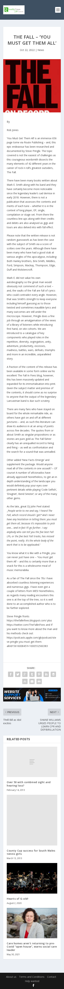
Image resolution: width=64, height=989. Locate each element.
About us (11, 976)
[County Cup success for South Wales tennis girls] (32, 820)
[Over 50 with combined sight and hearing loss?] (32, 762)
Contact (51, 976)
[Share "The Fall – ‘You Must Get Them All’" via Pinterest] (39, 674)
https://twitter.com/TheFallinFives (26, 624)
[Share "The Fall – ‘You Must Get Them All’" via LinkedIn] (46, 674)
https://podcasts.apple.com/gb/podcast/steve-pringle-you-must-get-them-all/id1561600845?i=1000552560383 (31, 642)
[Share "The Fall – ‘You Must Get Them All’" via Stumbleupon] (24, 681)
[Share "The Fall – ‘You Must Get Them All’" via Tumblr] (32, 674)
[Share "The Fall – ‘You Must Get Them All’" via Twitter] (17, 674)
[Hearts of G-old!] (32, 878)
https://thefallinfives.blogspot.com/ (27, 620)
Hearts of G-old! (17, 898)
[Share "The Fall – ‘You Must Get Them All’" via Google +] (24, 674)
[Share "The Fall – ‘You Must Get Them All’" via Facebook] (10, 674)
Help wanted (32, 981)
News (41, 50)
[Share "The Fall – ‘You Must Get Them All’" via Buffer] (53, 674)
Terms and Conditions (31, 976)
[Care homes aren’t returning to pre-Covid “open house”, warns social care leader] (32, 923)
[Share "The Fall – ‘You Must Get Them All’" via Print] (39, 681)
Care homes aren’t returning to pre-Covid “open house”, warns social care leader (32, 946)
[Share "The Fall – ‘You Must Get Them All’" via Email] (32, 681)
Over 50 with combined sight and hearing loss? (29, 783)
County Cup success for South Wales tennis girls (31, 852)
